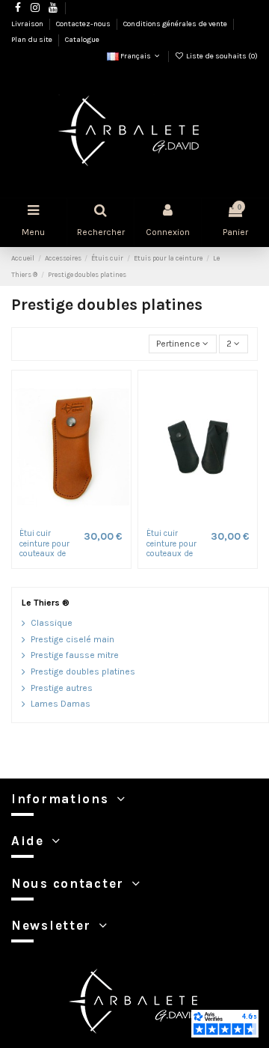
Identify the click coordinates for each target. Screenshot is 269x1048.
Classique (51, 623)
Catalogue (82, 39)
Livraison (28, 23)
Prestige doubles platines (83, 671)
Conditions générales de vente (176, 23)
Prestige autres (62, 688)
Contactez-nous (84, 23)
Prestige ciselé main (72, 639)
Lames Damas (60, 703)
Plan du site (32, 39)
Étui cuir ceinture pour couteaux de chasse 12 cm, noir (172, 553)
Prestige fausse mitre (75, 655)
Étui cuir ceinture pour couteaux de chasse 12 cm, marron (45, 553)
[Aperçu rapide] (80, 518)
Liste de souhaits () (221, 56)
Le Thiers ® (45, 602)
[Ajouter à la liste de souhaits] (63, 518)
